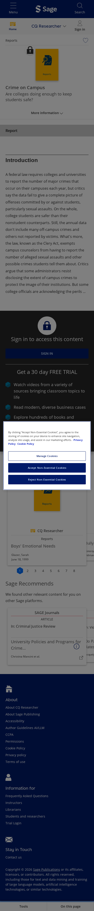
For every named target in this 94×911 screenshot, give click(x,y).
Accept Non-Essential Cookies (47, 467)
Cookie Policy (25, 443)
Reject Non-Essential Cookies (47, 479)
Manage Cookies (47, 456)
